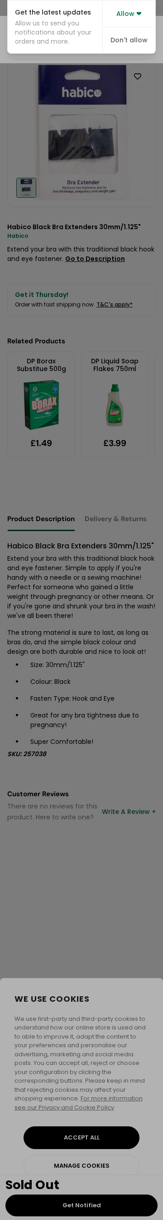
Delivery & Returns (116, 518)
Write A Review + (129, 811)
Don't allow (129, 40)
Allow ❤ (129, 13)
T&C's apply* (114, 304)
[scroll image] (26, 188)
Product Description (41, 518)
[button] (55, 26)
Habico (17, 235)
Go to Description (95, 258)
